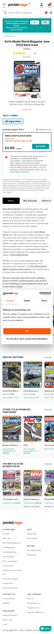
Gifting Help (31, 555)
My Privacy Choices (10, 588)
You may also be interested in (13, 463)
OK (27, 331)
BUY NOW (40, 146)
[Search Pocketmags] (5, 13)
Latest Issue (9, 36)
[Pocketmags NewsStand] (17, 5)
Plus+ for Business (10, 561)
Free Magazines (9, 547)
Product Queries (9, 599)
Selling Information (10, 615)
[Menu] (4, 4)
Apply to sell (7, 620)
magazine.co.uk (33, 608)
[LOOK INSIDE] (27, 97)
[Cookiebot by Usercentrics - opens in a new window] (39, 293)
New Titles (7, 538)
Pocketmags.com (34, 603)
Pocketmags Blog (9, 552)
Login (5, 624)
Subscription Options (19, 172)
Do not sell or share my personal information (27, 339)
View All (47, 357)
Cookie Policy (8, 583)
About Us (30, 599)
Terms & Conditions (10, 579)
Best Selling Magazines (12, 543)
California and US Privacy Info (12, 572)
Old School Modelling (11, 391)
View (5, 397)
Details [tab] (27, 300)
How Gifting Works (34, 550)
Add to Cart (13, 397)
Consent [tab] (10, 300)
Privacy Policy (8, 566)
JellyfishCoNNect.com (35, 612)
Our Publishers (8, 557)
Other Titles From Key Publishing (17, 409)
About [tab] (44, 300)
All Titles (6, 534)
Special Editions (13, 357)
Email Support (32, 538)
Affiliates (6, 603)
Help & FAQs (32, 534)
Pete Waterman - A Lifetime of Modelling (32, 391)
